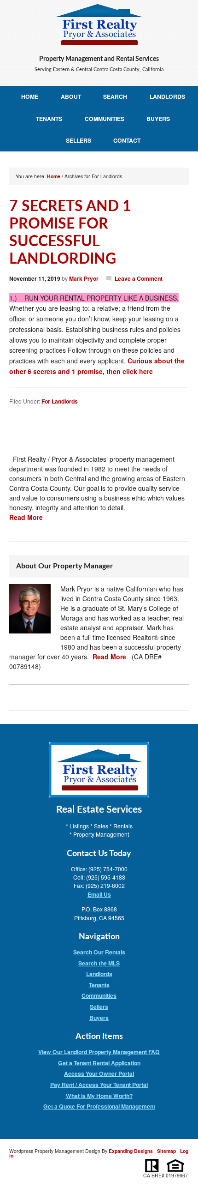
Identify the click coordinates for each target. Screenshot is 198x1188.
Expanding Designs (131, 1150)
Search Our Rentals (99, 952)
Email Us (99, 894)
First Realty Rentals (99, 25)
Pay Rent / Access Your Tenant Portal (99, 1084)
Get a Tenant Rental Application (99, 1063)
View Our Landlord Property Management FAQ (99, 1052)
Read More (26, 517)
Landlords (167, 96)
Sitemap (166, 1150)
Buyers (158, 119)
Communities (104, 119)
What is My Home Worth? (99, 1096)
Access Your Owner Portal (99, 1073)
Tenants (49, 119)
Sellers (78, 140)
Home (29, 96)
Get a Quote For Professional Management (99, 1106)
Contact (126, 140)
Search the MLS (99, 963)
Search (115, 96)
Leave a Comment (139, 278)
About (71, 96)
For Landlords (59, 401)
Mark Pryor (84, 278)
